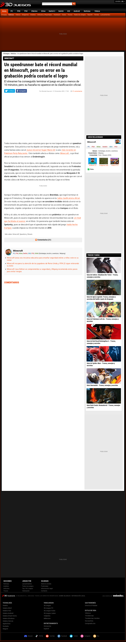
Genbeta (6, 626)
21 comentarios (77, 91)
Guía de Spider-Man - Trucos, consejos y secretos (101, 364)
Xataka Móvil (7, 608)
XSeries (34, 11)
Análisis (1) (92, 165)
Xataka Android (8, 613)
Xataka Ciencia (8, 621)
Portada (4, 15)
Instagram (87, 636)
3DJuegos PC (48, 608)
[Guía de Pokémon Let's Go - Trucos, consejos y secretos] (104, 309)
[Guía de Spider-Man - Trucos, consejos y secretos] (104, 354)
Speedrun (23, 234)
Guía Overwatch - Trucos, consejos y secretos (102, 385)
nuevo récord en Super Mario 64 (41, 150)
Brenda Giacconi (47, 91)
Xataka (5, 605)
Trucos (70, 15)
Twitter (75, 636)
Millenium (47, 618)
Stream (30, 234)
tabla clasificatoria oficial (68, 198)
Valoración (26, 591)
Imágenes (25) (103, 165)
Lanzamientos (105, 15)
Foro (99, 155)
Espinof (46, 629)
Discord (30, 636)
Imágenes (25, 15)
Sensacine (47, 626)
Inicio (4, 11)
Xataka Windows (9, 618)
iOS (68, 11)
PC (12, 11)
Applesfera (6, 624)
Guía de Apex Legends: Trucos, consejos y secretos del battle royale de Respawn (101, 298)
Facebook (64, 636)
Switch (61, 11)
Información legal (47, 588)
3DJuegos (6, 53)
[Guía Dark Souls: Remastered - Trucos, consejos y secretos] (104, 396)
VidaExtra (47, 616)
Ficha (92, 169)
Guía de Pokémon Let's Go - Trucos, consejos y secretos (103, 320)
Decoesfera (89, 621)
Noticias (87, 11)
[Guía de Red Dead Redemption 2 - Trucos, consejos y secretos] (104, 331)
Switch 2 (52, 11)
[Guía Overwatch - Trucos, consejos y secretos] (104, 376)
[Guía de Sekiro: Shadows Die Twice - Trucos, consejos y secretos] (104, 265)
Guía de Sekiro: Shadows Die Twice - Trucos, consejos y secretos (102, 276)
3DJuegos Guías (49, 611)
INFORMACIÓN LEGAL (78, 596)
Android (77, 11)
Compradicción (90, 623)
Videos (97, 11)
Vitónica (88, 613)
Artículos (6, 588)
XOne (43, 11)
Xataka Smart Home (10, 616)
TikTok (41, 636)
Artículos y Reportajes (44, 15)
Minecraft (64, 153)
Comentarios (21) (44, 240)
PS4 (25, 11)
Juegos (8, 595)
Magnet (5, 629)
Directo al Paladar (91, 605)
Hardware (57, 15)
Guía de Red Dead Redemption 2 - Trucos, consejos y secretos (101, 342)
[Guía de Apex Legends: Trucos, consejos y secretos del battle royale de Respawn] (104, 287)
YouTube (52, 636)
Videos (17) (114, 165)
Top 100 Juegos (27, 588)
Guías (64, 15)
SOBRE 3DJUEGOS (64, 596)
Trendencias (89, 616)
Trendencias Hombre (92, 618)
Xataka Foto (7, 611)
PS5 (18, 11)
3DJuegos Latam (50, 613)
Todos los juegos (27, 586)
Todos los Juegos (80, 15)
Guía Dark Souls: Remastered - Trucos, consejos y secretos (103, 406)
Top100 (89, 15)
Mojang (100, 153)
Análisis (33, 15)
